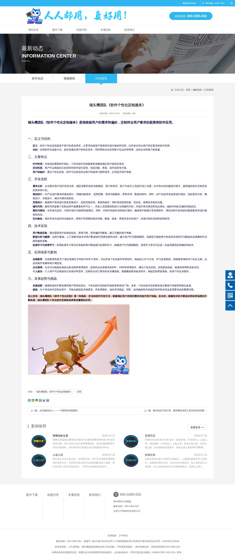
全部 (79, 391)
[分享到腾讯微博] (47, 400)
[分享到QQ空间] (40, 400)
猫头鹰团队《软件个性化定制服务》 (54, 391)
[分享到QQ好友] (36, 400)
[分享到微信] (33, 400)
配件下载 (57, 29)
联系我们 (129, 29)
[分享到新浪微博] (44, 400)
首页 (188, 89)
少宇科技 (123, 535)
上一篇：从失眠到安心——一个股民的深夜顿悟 (54, 410)
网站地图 (209, 3)
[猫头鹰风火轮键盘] (76, 14)
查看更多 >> (197, 427)
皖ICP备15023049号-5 (103, 541)
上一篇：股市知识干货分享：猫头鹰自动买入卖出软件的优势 (174, 410)
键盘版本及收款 (189, 3)
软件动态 (37, 78)
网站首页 (33, 29)
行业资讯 (101, 78)
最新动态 (197, 89)
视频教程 (69, 78)
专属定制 (105, 29)
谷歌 (222, 3)
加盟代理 (81, 29)
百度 (217, 3)
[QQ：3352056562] (230, 275)
